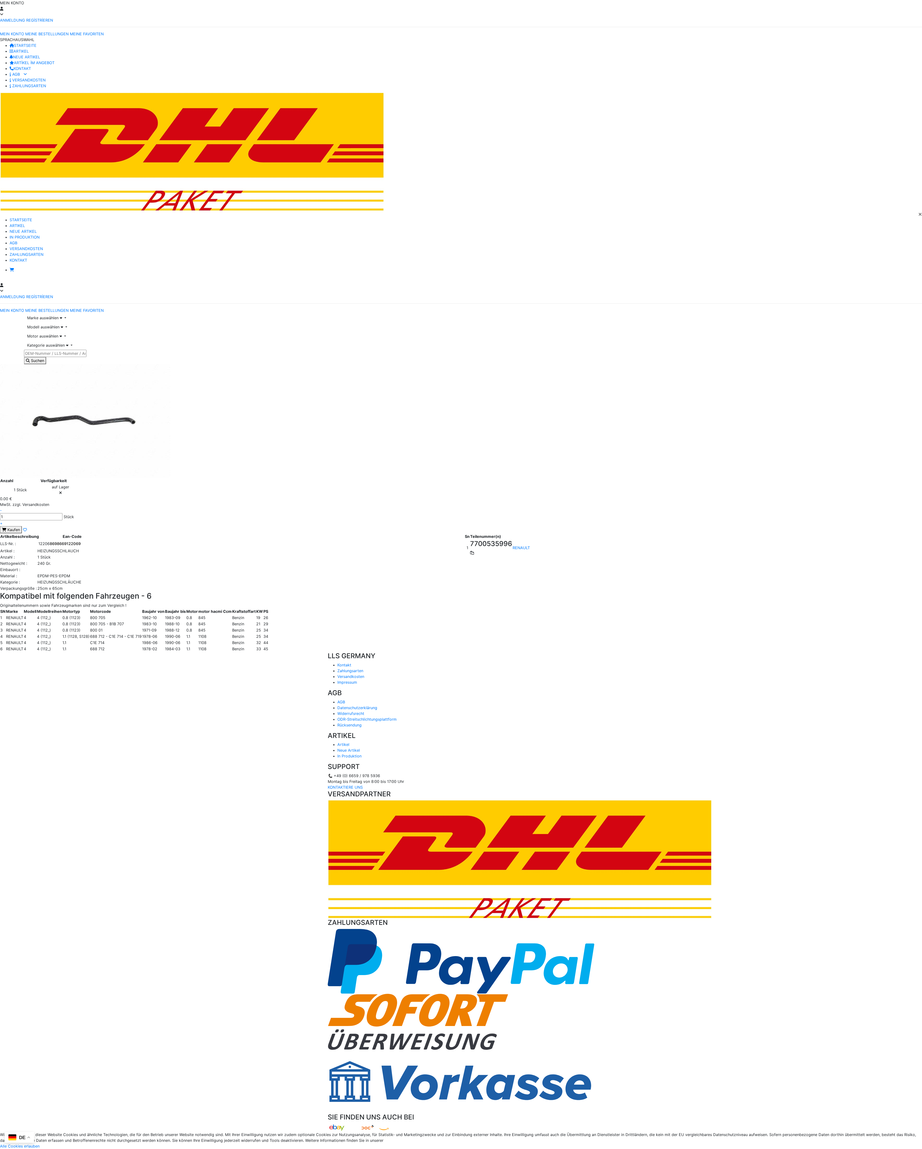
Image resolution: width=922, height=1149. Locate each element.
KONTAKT (22, 68)
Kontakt (344, 665)
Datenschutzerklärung (357, 707)
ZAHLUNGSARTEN (28, 85)
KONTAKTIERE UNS (345, 787)
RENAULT (521, 547)
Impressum (347, 682)
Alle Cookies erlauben (20, 1146)
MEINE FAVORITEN (87, 33)
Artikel (343, 744)
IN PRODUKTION (25, 237)
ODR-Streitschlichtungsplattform (367, 719)
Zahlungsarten (350, 670)
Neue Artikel (348, 750)
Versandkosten (350, 676)
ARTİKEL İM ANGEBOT (34, 62)
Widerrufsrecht (350, 713)
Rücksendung (349, 725)
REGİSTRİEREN (39, 20)
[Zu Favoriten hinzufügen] (25, 529)
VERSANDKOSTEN (28, 80)
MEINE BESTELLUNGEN (47, 33)
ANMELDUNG (12, 20)
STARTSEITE (25, 45)
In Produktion (349, 756)
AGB (16, 74)
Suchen (37, 360)
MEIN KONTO (12, 33)
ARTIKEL (21, 51)
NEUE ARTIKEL (26, 57)
